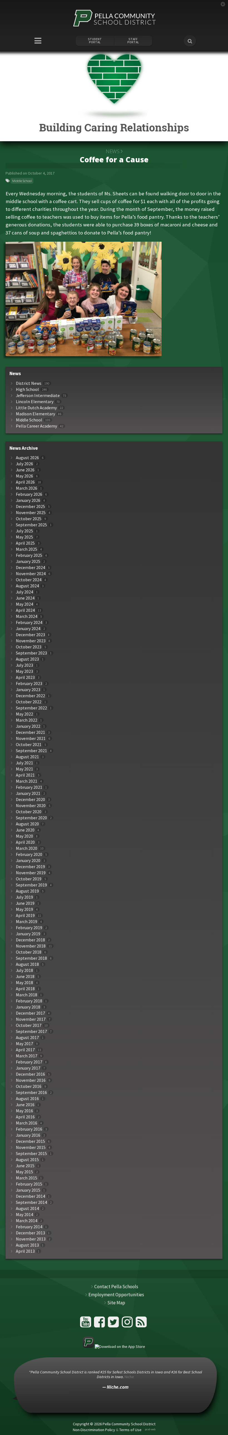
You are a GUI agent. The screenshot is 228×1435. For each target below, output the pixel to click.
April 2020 (25, 842)
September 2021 (31, 750)
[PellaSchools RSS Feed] (141, 1324)
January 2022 (28, 726)
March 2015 (26, 1178)
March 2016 (26, 1123)
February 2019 (29, 927)
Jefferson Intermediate (38, 395)
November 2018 (31, 946)
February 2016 (29, 1129)
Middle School (22, 181)
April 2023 (25, 677)
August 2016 (27, 1098)
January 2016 (28, 1135)
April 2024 (25, 610)
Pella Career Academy (36, 426)
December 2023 (30, 634)
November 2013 (31, 1239)
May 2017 (24, 1043)
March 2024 (26, 616)
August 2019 (27, 891)
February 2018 (29, 1001)
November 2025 (31, 512)
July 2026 (24, 463)
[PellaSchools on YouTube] (86, 1324)
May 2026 (24, 476)
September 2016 (31, 1092)
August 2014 (27, 1208)
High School (27, 389)
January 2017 (28, 1068)
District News (28, 383)
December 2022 (30, 695)
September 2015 (31, 1153)
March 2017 (26, 1055)
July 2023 (24, 665)
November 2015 (31, 1147)
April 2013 (25, 1251)
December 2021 (30, 732)
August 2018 (27, 964)
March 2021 (26, 781)
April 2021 (25, 775)
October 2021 (28, 744)
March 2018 (26, 994)
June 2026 (25, 470)
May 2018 (24, 982)
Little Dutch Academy (36, 407)
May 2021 (24, 769)
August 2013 (27, 1245)
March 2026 (26, 488)
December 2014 (30, 1196)
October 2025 (28, 518)
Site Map (116, 1303)
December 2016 (30, 1074)
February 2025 (29, 555)
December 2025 (30, 506)
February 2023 (29, 683)
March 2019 (26, 921)
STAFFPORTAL (133, 41)
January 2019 (28, 933)
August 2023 (27, 659)
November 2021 (31, 738)
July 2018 (24, 970)
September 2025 (31, 524)
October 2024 (28, 579)
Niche (129, 1376)
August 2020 (27, 824)
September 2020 (31, 817)
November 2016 (31, 1080)
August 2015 (27, 1159)
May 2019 (24, 909)
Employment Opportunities (116, 1295)
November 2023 (31, 640)
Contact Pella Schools (116, 1287)
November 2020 (31, 805)
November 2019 (31, 872)
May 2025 (24, 537)
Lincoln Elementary (34, 401)
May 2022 (24, 714)
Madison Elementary (35, 413)
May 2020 (24, 836)
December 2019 (30, 866)
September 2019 (31, 885)
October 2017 (28, 1025)
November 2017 (31, 1019)
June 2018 (25, 976)
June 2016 (25, 1104)
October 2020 (28, 811)
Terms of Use (130, 1429)
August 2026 (27, 457)
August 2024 (27, 585)
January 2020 (28, 860)
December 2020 (30, 799)
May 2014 (24, 1214)
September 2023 (31, 653)
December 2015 (30, 1141)
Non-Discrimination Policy (94, 1429)
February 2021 (29, 787)
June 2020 (25, 830)
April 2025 (25, 543)
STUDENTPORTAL (95, 41)
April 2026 (25, 482)
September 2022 (31, 708)
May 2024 (24, 604)
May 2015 (24, 1171)
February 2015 (29, 1184)
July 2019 (24, 897)
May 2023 (24, 671)
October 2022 (28, 701)
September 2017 (31, 1031)
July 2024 (24, 592)
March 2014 (26, 1220)
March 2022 (26, 720)
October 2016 (28, 1086)
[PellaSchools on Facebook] (100, 1324)
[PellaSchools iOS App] (114, 1346)
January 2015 (28, 1190)
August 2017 (27, 1037)
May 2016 (24, 1110)
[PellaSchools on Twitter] (114, 1324)
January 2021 (28, 793)
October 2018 (28, 952)
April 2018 (25, 988)
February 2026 (29, 494)
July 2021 (24, 762)
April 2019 (25, 915)
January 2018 (28, 1007)
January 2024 (28, 628)
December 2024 (30, 567)
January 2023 (28, 689)
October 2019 (28, 878)
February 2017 (29, 1062)
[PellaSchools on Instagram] (128, 1324)
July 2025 (24, 531)
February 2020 (29, 854)
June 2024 (25, 598)
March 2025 (26, 549)
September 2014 (31, 1202)
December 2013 (30, 1233)
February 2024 (29, 622)
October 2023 (28, 647)
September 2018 (31, 958)
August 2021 (27, 756)
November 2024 (31, 573)
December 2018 (30, 940)
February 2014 (29, 1226)
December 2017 (30, 1013)
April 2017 (25, 1049)
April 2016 (25, 1117)
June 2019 (25, 903)
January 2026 (28, 500)
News (112, 151)
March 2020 (26, 848)
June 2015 (25, 1165)
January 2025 (28, 561)
